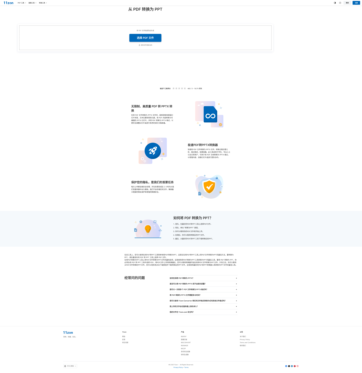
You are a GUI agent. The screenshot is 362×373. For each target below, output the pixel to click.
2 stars (176, 88)
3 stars (179, 88)
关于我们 (243, 336)
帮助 (123, 336)
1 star (173, 88)
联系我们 (243, 345)
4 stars (182, 88)
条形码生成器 (185, 351)
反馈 (123, 339)
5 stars (184, 88)
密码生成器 (185, 354)
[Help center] (340, 3)
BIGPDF (183, 336)
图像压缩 (184, 339)
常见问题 (125, 342)
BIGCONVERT (186, 342)
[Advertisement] (145, 17)
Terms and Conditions (247, 342)
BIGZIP (183, 348)
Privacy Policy (245, 339)
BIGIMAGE (184, 345)
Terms (186, 367)
